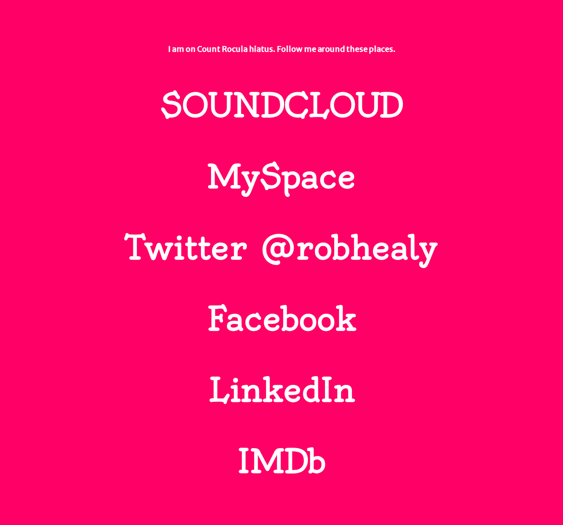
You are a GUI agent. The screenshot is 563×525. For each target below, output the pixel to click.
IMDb (281, 461)
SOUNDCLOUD (282, 105)
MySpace (281, 176)
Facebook (281, 319)
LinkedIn (281, 390)
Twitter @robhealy (282, 248)
